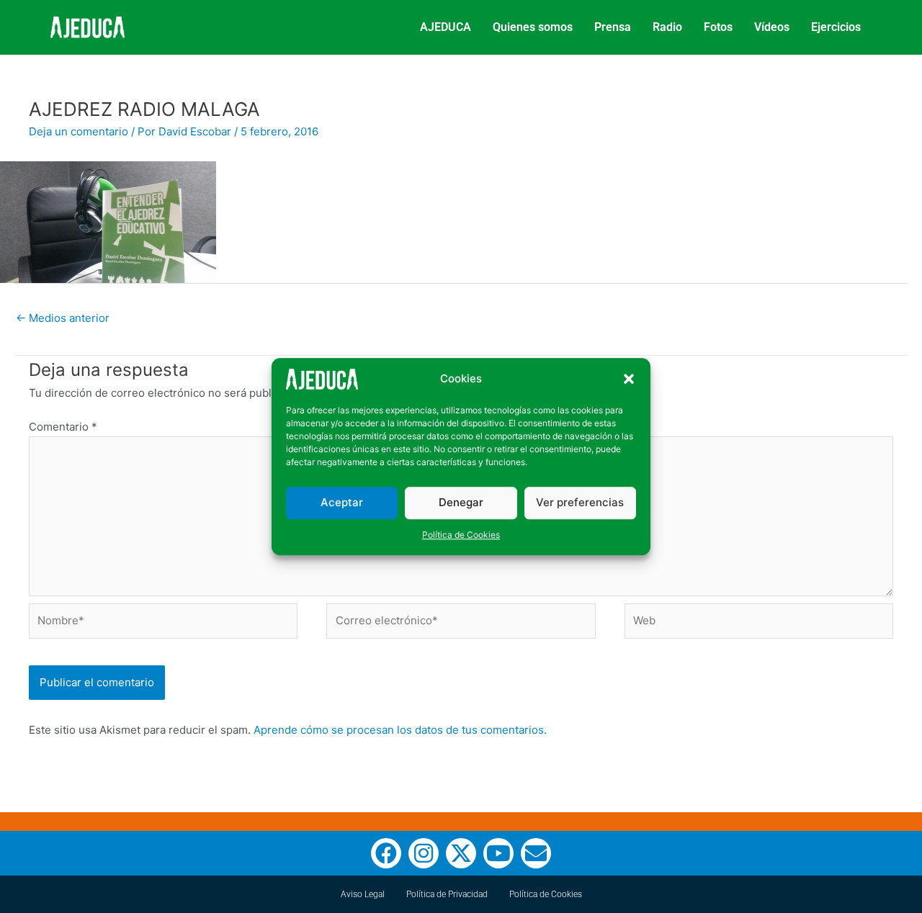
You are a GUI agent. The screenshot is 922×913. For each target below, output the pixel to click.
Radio (667, 27)
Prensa (612, 27)
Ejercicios (836, 27)
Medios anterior (62, 318)
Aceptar (342, 502)
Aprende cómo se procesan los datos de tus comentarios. (400, 730)
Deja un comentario (78, 131)
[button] (629, 379)
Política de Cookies (461, 534)
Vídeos (771, 27)
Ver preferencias (580, 502)
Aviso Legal (363, 894)
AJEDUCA (445, 27)
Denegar (461, 502)
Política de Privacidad (447, 894)
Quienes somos (533, 27)
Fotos (718, 27)
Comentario (63, 426)
